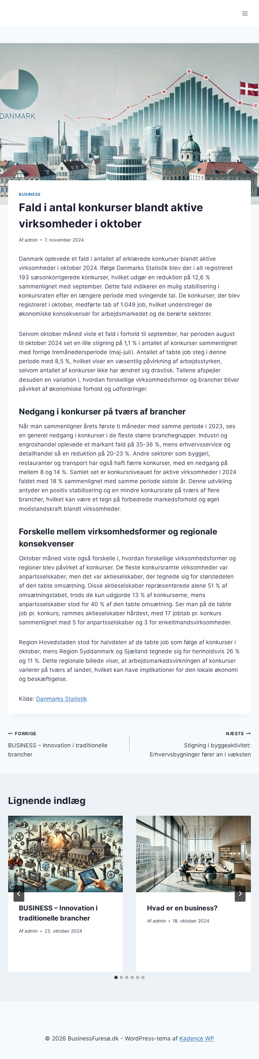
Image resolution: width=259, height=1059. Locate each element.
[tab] (116, 977)
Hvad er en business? (182, 908)
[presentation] (65, 854)
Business (30, 194)
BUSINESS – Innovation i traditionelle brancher (58, 744)
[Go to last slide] (18, 893)
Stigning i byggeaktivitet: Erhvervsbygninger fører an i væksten (200, 744)
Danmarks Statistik (61, 698)
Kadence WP (196, 1038)
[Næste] (240, 893)
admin (31, 240)
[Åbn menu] (244, 13)
